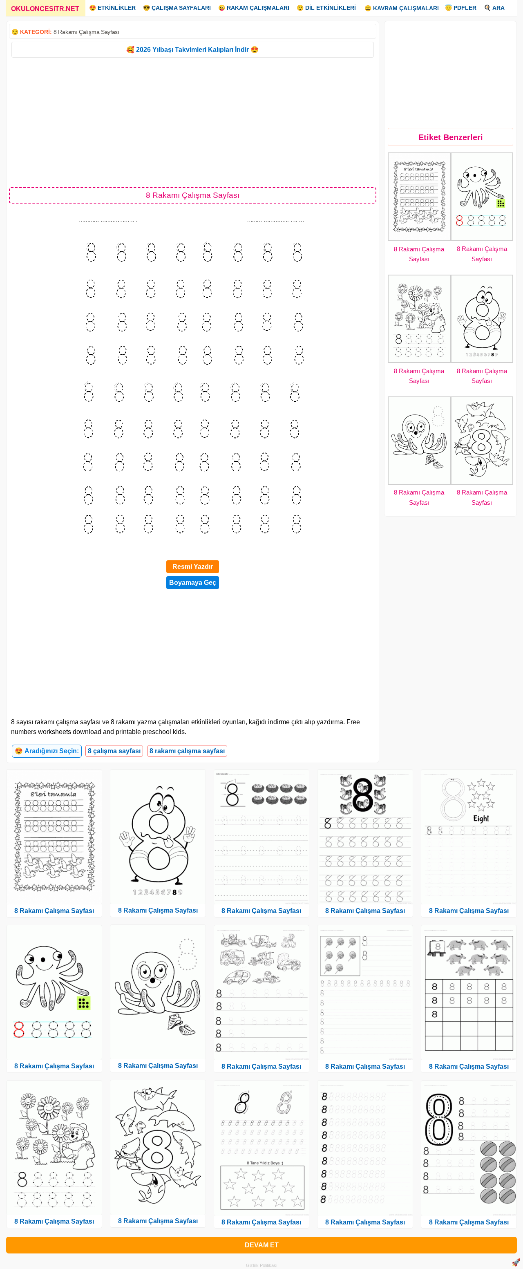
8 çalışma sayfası (114, 751)
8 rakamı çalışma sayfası (187, 751)
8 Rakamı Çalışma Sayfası (86, 32)
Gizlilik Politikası (261, 1265)
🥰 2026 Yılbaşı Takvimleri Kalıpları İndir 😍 (192, 49)
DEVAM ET (262, 1245)
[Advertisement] (192, 122)
